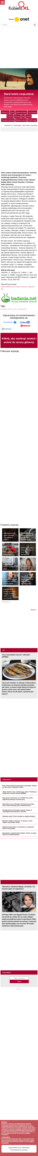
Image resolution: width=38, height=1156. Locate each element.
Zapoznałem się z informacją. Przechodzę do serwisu (19, 1149)
